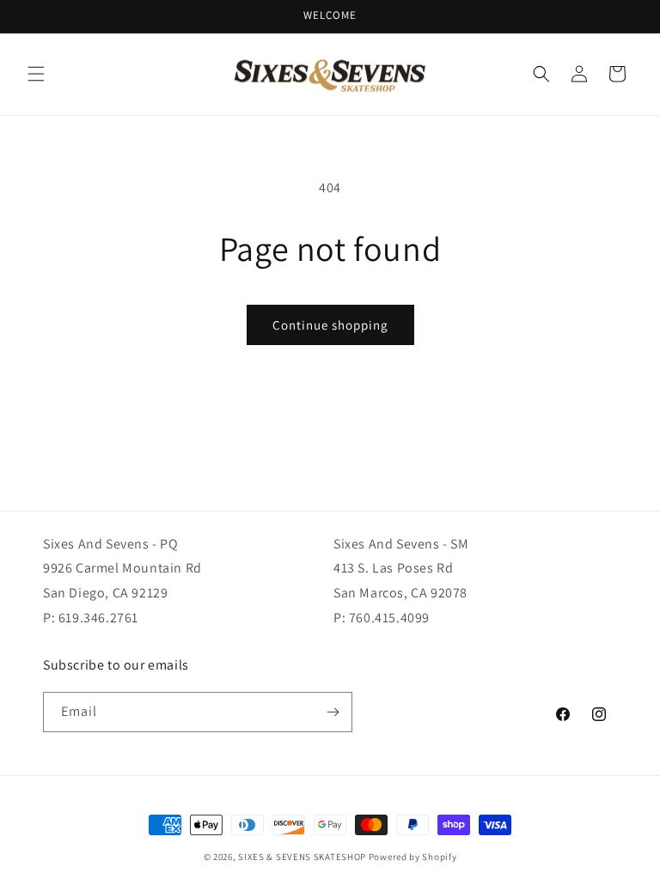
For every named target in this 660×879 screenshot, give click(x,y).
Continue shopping (330, 325)
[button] (36, 74)
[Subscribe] (332, 712)
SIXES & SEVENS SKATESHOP (302, 857)
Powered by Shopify (413, 857)
